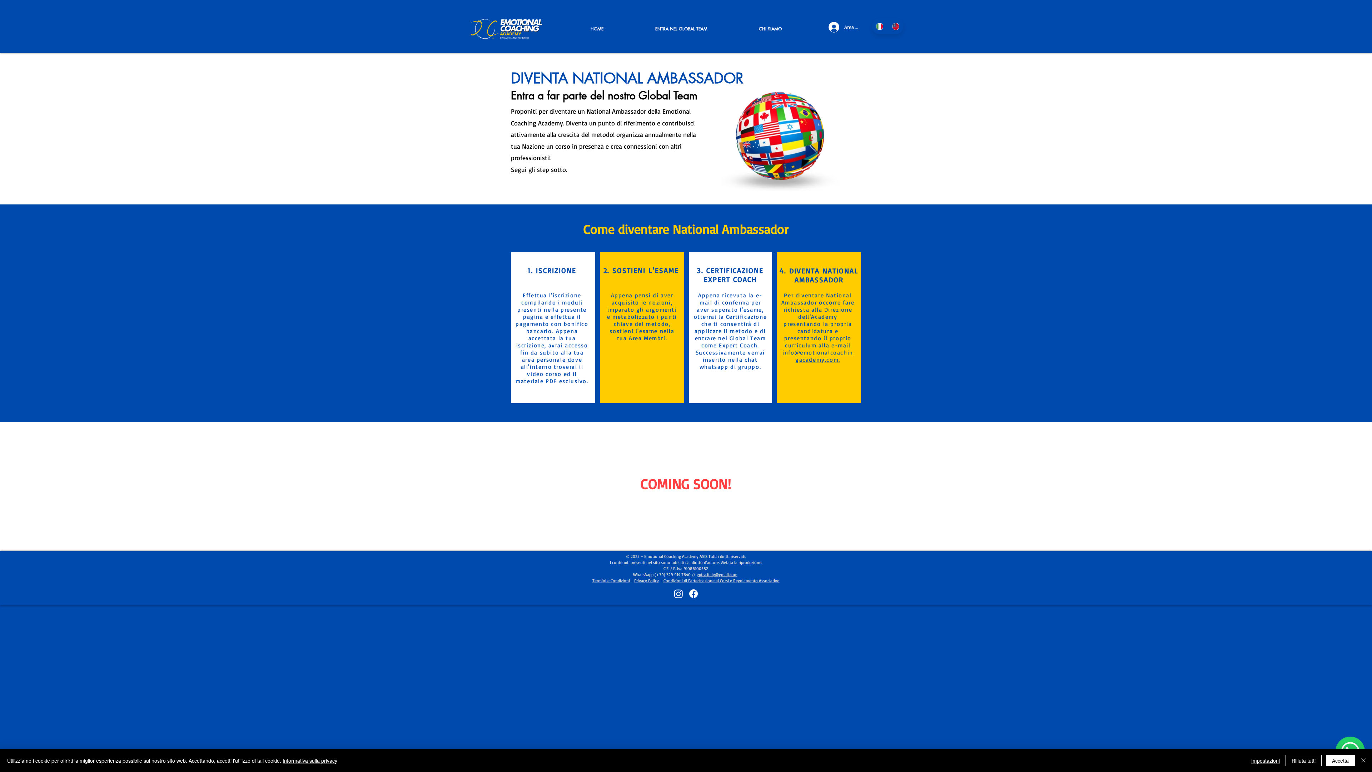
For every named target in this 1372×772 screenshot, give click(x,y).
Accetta (1340, 760)
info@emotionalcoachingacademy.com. (817, 356)
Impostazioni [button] (1265, 760)
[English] (896, 26)
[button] (681, 28)
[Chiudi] (1363, 760)
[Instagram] (678, 593)
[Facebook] (693, 593)
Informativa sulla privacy (310, 760)
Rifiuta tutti (1304, 760)
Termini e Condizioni (611, 580)
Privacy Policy (646, 580)
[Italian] (880, 26)
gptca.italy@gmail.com (717, 574)
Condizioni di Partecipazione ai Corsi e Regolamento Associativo (721, 580)
